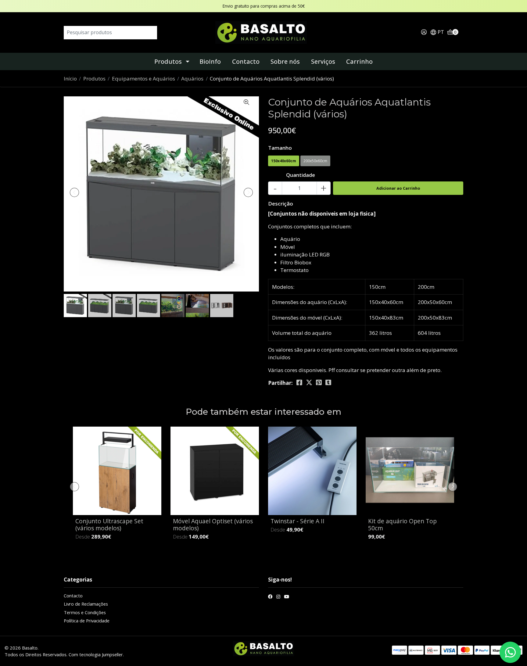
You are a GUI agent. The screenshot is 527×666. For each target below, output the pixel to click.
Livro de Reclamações (86, 604)
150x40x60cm (283, 160)
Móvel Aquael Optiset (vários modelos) (213, 524)
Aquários (192, 78)
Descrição (280, 203)
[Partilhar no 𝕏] (309, 382)
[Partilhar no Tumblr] (328, 382)
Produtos (168, 61)
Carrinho (359, 61)
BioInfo (210, 61)
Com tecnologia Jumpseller (96, 654)
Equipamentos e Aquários (143, 78)
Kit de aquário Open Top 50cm (402, 524)
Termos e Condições (85, 612)
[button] (437, 32)
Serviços (323, 61)
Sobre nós (285, 61)
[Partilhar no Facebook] (299, 382)
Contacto (246, 61)
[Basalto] (263, 31)
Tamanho (280, 147)
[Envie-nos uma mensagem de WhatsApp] (510, 652)
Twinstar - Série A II (297, 521)
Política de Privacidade (86, 621)
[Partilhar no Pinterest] (319, 382)
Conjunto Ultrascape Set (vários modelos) (109, 524)
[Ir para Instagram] (278, 597)
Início (70, 78)
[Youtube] (286, 597)
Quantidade (300, 174)
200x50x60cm (315, 160)
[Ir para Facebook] (270, 597)
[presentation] (74, 192)
